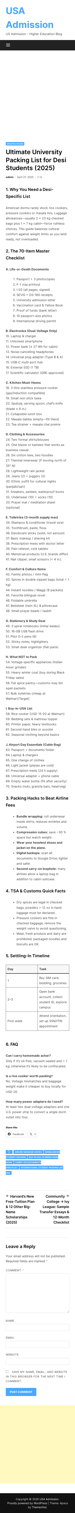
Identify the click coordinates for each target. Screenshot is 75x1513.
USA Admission (49, 1499)
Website (12, 1354)
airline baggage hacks (28, 1152)
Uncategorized (15, 144)
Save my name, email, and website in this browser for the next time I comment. (37, 1376)
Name (10, 1320)
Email (10, 1337)
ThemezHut (39, 1507)
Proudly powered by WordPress (27, 1503)
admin (9, 177)
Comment (15, 1270)
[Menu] (8, 45)
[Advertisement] (37, 95)
